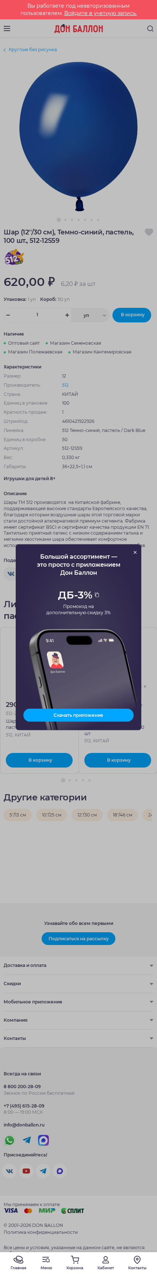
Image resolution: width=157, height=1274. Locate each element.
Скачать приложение (78, 715)
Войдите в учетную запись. (100, 13)
